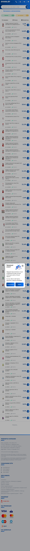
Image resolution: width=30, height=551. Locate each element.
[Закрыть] (22, 265)
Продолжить (10, 284)
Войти (19, 284)
